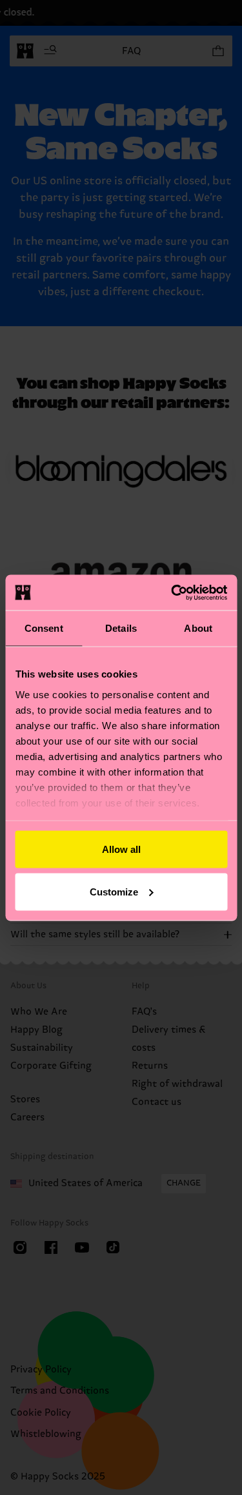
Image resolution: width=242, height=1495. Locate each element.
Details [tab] (121, 628)
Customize (114, 891)
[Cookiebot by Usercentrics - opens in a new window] (172, 592)
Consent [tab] (44, 628)
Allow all (121, 849)
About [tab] (198, 628)
